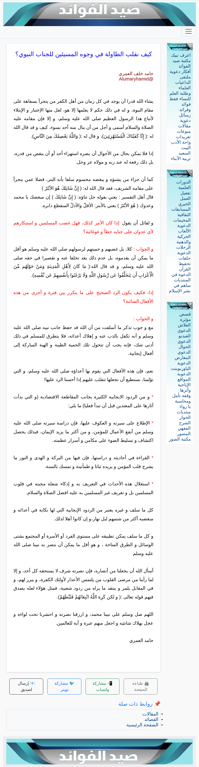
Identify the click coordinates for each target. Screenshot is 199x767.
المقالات (150, 714)
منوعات (184, 131)
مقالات (184, 125)
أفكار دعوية (180, 71)
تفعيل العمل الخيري (184, 198)
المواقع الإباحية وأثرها (184, 385)
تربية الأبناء (181, 158)
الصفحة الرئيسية (142, 724)
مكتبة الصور (180, 439)
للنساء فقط (180, 98)
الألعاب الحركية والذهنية (183, 236)
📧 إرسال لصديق (26, 686)
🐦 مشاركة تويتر (64, 686)
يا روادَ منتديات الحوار (184, 412)
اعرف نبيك (181, 55)
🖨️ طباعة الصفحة (140, 686)
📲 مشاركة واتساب (102, 686)
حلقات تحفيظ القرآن (185, 264)
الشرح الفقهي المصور (184, 428)
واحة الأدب (181, 142)
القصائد (151, 719)
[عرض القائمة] (188, 31)
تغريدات (183, 136)
